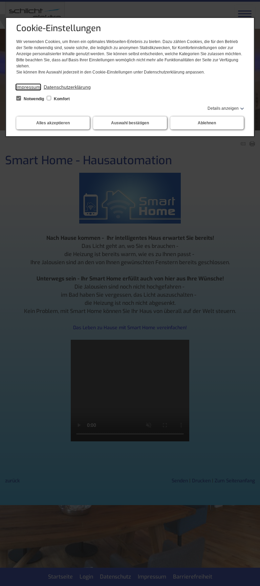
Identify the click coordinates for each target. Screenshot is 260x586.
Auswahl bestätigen (130, 123)
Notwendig (34, 99)
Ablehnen (207, 123)
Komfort (61, 99)
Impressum (28, 87)
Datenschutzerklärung (67, 87)
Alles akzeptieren (53, 123)
